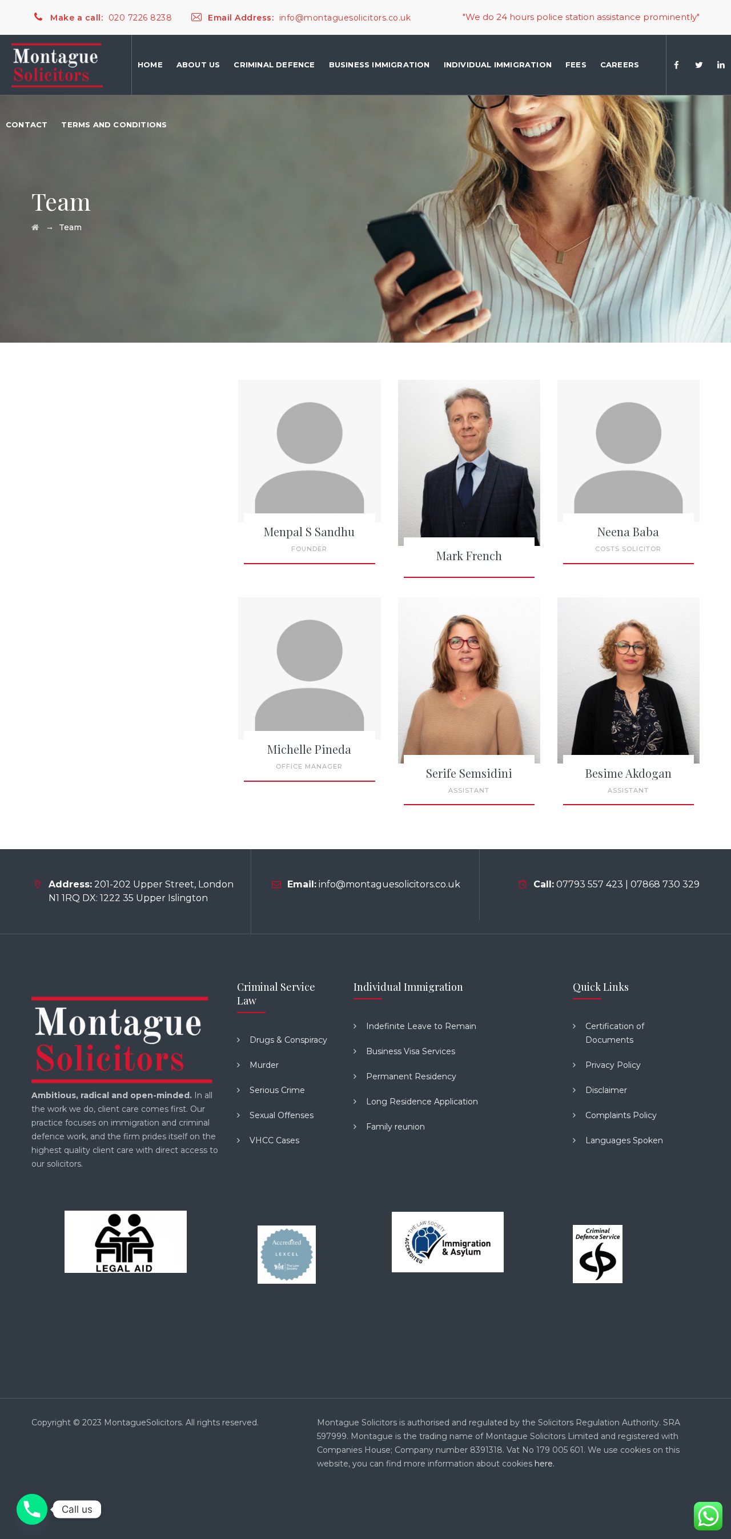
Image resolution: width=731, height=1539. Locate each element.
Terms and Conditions (114, 124)
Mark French (469, 555)
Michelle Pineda (309, 749)
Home (150, 64)
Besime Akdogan (628, 773)
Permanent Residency (411, 1076)
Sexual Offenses (282, 1115)
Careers (619, 64)
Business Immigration (379, 64)
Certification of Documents (614, 1033)
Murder (264, 1065)
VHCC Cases (274, 1140)
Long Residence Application (422, 1101)
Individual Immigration (498, 64)
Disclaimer (606, 1090)
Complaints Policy (621, 1115)
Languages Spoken (624, 1140)
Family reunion (395, 1127)
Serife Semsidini (469, 773)
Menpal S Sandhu (309, 531)
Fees (576, 64)
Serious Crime (277, 1090)
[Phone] (32, 1509)
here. (545, 1463)
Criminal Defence (274, 64)
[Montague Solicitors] (57, 65)
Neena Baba (628, 531)
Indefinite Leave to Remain (421, 1026)
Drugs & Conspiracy (288, 1040)
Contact (26, 124)
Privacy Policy (613, 1065)
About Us (198, 64)
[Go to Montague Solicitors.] (35, 227)
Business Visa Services (410, 1051)
